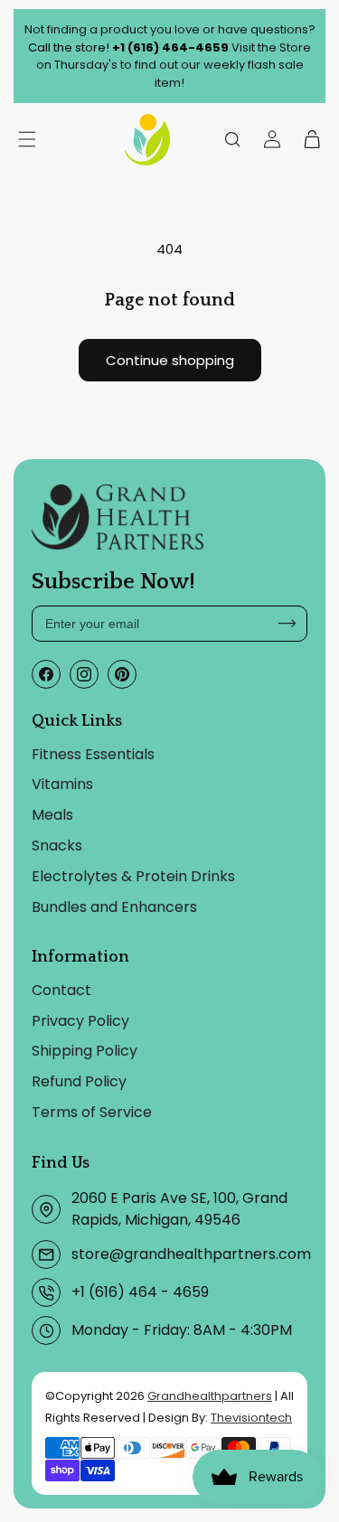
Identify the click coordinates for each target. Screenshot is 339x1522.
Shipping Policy (84, 1050)
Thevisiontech (251, 1417)
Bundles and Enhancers (114, 907)
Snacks (57, 845)
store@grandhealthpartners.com (191, 1254)
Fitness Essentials (93, 754)
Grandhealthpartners (209, 1396)
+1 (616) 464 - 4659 (140, 1292)
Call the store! (128, 47)
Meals (52, 814)
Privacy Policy (80, 1020)
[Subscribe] (287, 624)
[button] (232, 139)
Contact (61, 990)
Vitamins (62, 784)
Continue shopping (170, 360)
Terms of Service (92, 1112)
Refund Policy (79, 1081)
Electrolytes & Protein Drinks (133, 876)
